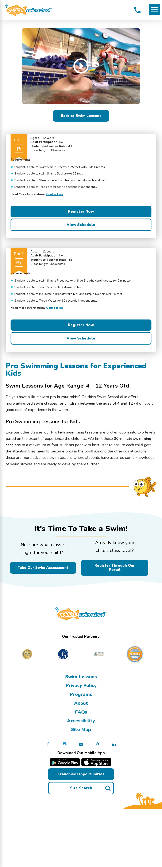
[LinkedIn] (114, 744)
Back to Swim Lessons (81, 115)
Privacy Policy (81, 685)
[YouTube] (81, 744)
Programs (81, 694)
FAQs (81, 712)
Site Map (81, 729)
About (81, 703)
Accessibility (81, 721)
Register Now (81, 211)
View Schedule (81, 224)
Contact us (54, 194)
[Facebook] (48, 744)
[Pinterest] (97, 744)
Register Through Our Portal (114, 567)
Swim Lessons (81, 677)
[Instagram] (64, 744)
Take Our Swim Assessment (43, 567)
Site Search (81, 787)
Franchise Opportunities (81, 774)
